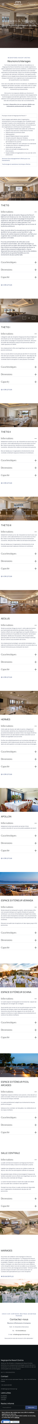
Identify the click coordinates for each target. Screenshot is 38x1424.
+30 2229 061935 (6, 1385)
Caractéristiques (8, 262)
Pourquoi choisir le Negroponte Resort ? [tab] (14, 115)
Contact (3, 1399)
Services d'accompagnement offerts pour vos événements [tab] (16, 159)
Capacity (5, 381)
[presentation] (24, 196)
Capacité (5, 277)
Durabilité (4, 1396)
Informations (7, 211)
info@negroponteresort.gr (21, 1334)
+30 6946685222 (20, 1331)
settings (16, 1417)
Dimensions (6, 269)
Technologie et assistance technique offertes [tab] (16, 164)
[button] (32, 4)
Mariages (4, 1398)
